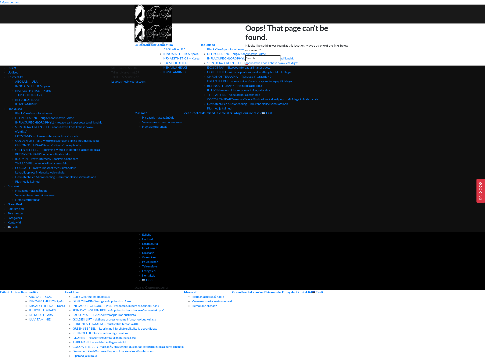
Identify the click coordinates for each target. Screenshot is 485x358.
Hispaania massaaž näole (31, 190)
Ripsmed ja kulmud (219, 108)
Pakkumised (16, 208)
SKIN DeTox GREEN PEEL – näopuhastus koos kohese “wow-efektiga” (118, 310)
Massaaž (13, 186)
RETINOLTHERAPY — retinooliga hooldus (235, 85)
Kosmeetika (15, 77)
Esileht (12, 68)
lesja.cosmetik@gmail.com (128, 81)
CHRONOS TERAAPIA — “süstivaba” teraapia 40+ (240, 76)
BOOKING (480, 190)
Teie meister (223, 113)
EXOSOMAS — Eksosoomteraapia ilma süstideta (238, 67)
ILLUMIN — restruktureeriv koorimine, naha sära (238, 90)
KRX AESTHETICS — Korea (33, 90)
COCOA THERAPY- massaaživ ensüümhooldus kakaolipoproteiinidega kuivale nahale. (263, 99)
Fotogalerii (240, 113)
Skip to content (10, 2)
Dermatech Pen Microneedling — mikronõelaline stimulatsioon (247, 104)
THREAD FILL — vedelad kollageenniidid (233, 94)
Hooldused (15, 108)
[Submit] (246, 64)
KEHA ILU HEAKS (27, 99)
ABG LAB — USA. (26, 81)
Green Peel (15, 204)
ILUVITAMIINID (26, 104)
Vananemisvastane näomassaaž (35, 195)
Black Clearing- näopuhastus (33, 113)
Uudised (13, 72)
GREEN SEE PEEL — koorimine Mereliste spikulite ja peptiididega (249, 81)
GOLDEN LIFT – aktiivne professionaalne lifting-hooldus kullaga (249, 72)
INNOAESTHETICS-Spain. (32, 86)
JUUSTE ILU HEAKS (28, 95)
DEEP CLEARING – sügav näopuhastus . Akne (44, 118)
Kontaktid (255, 113)
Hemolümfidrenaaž (27, 199)
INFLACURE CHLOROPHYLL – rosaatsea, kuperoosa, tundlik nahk (58, 122)
